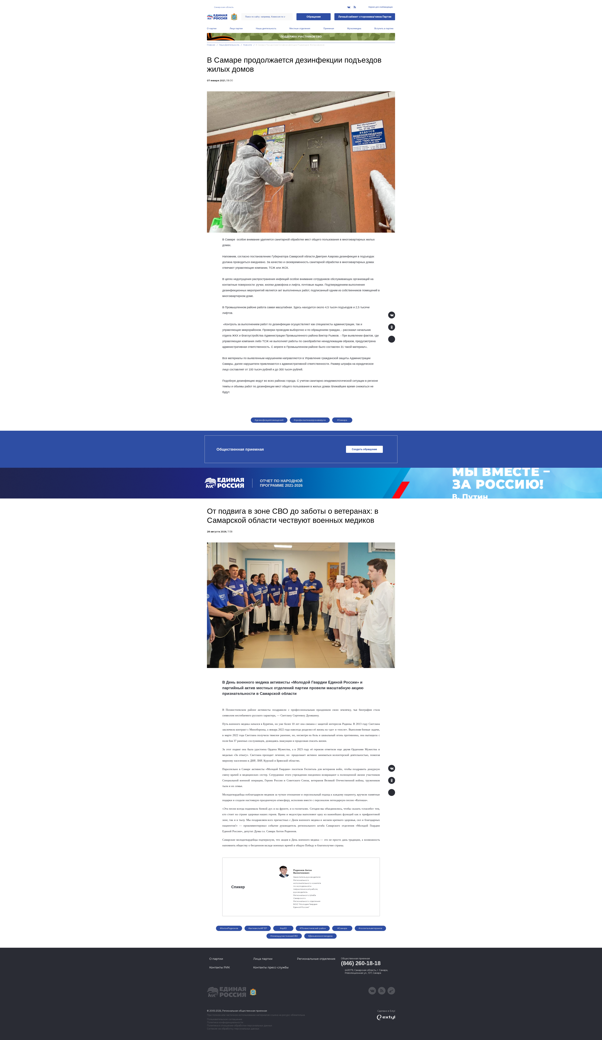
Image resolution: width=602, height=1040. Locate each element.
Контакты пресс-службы (271, 967)
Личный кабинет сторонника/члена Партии (364, 16)
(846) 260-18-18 (361, 963)
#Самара (342, 420)
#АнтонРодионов (229, 928)
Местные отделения (299, 28)
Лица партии (236, 28)
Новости (247, 45)
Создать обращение (364, 449)
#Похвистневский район (313, 928)
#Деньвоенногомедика (320, 936)
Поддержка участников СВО (301, 36)
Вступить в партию (383, 28)
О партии (212, 28)
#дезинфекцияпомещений (269, 420)
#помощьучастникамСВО (284, 936)
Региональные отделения (316, 959)
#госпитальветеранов (370, 928)
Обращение (313, 16)
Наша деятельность (266, 28)
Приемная (328, 28)
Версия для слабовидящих (380, 7)
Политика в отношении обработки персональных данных (239, 1025)
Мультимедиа (354, 28)
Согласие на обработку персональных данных (233, 1028)
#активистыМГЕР (257, 928)
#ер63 (283, 928)
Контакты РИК (219, 967)
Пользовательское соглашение (224, 1019)
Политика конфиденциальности (225, 1022)
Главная (211, 45)
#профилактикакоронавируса (310, 420)
